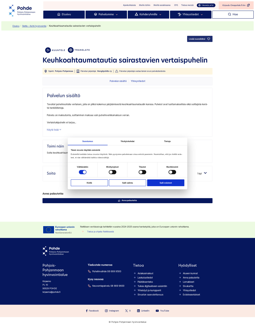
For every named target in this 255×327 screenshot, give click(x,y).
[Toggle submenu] (117, 14)
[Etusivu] (58, 15)
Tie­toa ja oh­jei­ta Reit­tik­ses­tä (100, 231)
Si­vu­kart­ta (188, 286)
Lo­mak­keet (188, 282)
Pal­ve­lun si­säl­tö (118, 81)
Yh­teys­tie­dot (138, 81)
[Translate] (206, 5)
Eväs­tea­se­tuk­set (191, 294)
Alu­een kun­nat (190, 273)
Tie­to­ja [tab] (167, 141)
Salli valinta (127, 183)
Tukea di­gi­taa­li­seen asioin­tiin (152, 286)
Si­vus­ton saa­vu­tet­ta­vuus (150, 294)
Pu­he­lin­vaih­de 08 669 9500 (106, 271)
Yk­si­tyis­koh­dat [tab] (127, 141)
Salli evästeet (166, 183)
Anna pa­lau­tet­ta (129, 201)
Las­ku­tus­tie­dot (145, 277)
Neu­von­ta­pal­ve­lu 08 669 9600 (108, 286)
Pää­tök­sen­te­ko (145, 282)
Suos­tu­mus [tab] (87, 141)
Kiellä (89, 183)
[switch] (112, 172)
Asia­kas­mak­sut (145, 273)
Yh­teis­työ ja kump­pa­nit (149, 290)
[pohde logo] (22, 10)
